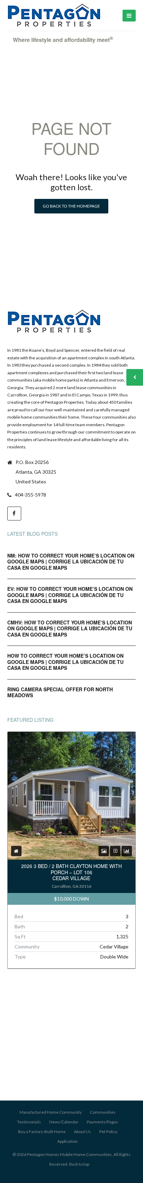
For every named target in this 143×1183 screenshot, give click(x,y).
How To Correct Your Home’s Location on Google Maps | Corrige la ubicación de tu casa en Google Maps (65, 661)
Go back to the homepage (71, 206)
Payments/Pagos (102, 1121)
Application (67, 1141)
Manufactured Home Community (50, 1112)
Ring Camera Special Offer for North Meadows (60, 692)
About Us (82, 1131)
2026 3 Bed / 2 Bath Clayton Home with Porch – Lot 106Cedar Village (71, 872)
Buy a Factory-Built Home (42, 1131)
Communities (103, 1112)
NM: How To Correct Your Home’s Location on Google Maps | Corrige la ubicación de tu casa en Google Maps (70, 561)
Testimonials (29, 1121)
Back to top (79, 1164)
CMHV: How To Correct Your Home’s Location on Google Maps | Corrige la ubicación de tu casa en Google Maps (69, 628)
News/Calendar (63, 1121)
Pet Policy (108, 1131)
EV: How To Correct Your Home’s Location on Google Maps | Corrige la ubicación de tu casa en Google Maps (70, 594)
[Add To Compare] (115, 851)
